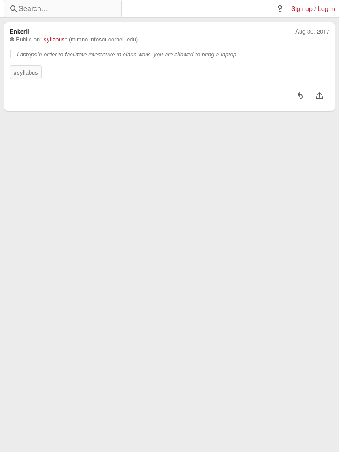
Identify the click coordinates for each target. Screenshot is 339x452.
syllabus (54, 39)
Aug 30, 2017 (312, 31)
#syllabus (26, 72)
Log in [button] (326, 8)
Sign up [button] (302, 8)
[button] (280, 9)
